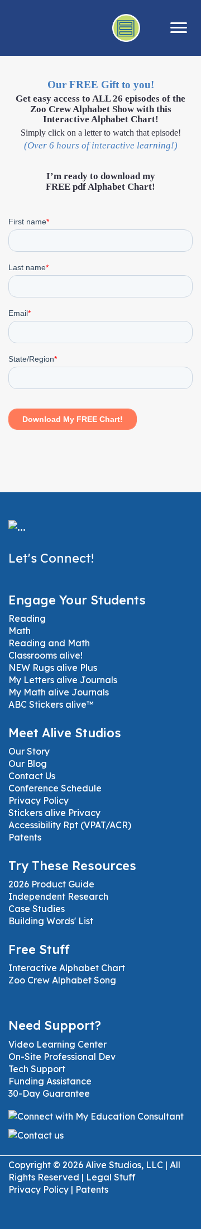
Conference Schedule (55, 788)
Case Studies (36, 908)
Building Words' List (50, 920)
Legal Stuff (111, 1177)
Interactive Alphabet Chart (66, 967)
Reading (27, 618)
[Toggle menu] (179, 28)
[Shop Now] (153, 28)
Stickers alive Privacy (54, 812)
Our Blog (27, 763)
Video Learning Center (57, 1044)
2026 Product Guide (51, 884)
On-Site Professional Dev (62, 1056)
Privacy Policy (38, 800)
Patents (24, 837)
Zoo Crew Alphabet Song (62, 980)
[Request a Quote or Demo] (126, 28)
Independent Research (58, 896)
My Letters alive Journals (62, 679)
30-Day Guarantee (49, 1093)
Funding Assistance (50, 1081)
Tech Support (36, 1068)
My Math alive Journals (58, 692)
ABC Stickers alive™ (51, 704)
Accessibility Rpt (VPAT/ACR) (69, 824)
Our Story (29, 751)
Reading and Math (49, 643)
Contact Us (31, 775)
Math (19, 630)
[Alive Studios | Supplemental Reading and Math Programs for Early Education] (17, 535)
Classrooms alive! (45, 655)
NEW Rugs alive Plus (52, 667)
